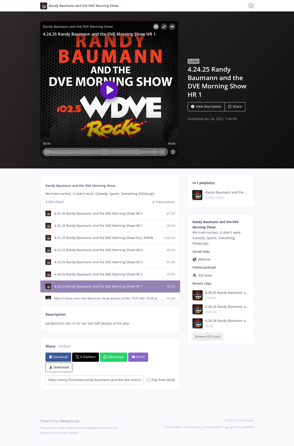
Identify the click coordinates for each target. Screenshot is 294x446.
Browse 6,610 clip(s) (208, 336)
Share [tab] (50, 346)
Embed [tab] (65, 346)
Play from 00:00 (163, 380)
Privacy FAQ (212, 427)
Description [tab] (55, 314)
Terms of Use (172, 427)
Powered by (50, 421)
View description (208, 106)
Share (237, 106)
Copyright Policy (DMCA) (238, 427)
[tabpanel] (110, 323)
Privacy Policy (192, 427)
